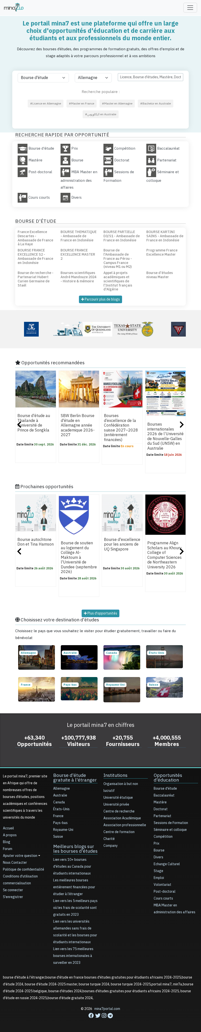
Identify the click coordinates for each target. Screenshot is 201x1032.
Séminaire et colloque (170, 829)
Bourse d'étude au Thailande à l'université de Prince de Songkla (33, 423)
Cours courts (163, 898)
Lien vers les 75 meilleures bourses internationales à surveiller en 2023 (73, 955)
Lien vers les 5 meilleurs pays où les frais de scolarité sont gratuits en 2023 (75, 907)
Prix (156, 843)
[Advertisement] (100, 1021)
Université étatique (118, 797)
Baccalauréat (164, 795)
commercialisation (17, 883)
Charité (109, 838)
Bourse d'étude (165, 788)
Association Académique (122, 818)
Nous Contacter (15, 862)
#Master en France (81, 103)
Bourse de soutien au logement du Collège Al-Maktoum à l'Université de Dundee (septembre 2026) (79, 557)
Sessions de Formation (171, 822)
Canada (59, 802)
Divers (158, 857)
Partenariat (162, 816)
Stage (158, 871)
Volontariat (162, 884)
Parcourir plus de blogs (102, 299)
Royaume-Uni (63, 829)
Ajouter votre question (20, 855)
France (58, 816)
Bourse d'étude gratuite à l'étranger (75, 778)
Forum (7, 848)
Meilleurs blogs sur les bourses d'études (75, 849)
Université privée (116, 804)
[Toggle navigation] (190, 8)
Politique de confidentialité (23, 869)
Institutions (115, 775)
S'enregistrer (13, 897)
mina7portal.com (107, 1008)
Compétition (163, 836)
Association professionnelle (124, 825)
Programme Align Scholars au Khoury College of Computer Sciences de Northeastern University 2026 (164, 555)
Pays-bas (60, 822)
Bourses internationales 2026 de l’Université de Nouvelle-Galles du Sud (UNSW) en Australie (165, 436)
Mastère (160, 802)
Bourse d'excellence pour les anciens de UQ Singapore (122, 544)
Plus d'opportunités (102, 613)
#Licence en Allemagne (45, 103)
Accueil (8, 828)
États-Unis (61, 809)
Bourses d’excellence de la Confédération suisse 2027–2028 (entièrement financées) (121, 428)
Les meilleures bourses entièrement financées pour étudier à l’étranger (74, 887)
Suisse (58, 836)
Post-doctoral (165, 891)
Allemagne (61, 788)
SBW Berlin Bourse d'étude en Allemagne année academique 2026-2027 (78, 425)
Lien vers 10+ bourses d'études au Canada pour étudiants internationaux (72, 866)
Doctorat (161, 809)
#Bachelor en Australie (155, 103)
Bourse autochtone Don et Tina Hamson (35, 542)
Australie (60, 795)
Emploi (159, 877)
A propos (10, 835)
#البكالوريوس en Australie (100, 114)
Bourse (159, 850)
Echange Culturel (167, 864)
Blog (6, 842)
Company (110, 845)
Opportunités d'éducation (168, 778)
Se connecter (13, 890)
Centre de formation (119, 832)
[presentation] (19, 425)
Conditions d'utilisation (20, 876)
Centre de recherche (119, 811)
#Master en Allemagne (117, 103)
